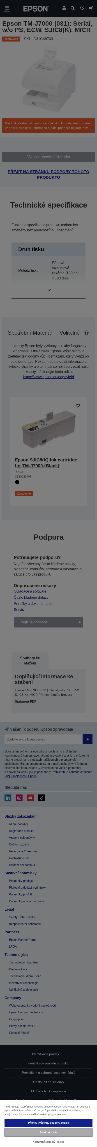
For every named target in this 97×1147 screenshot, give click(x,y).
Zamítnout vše (48, 1132)
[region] (48, 1123)
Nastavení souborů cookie (49, 1141)
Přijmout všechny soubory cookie (48, 1122)
